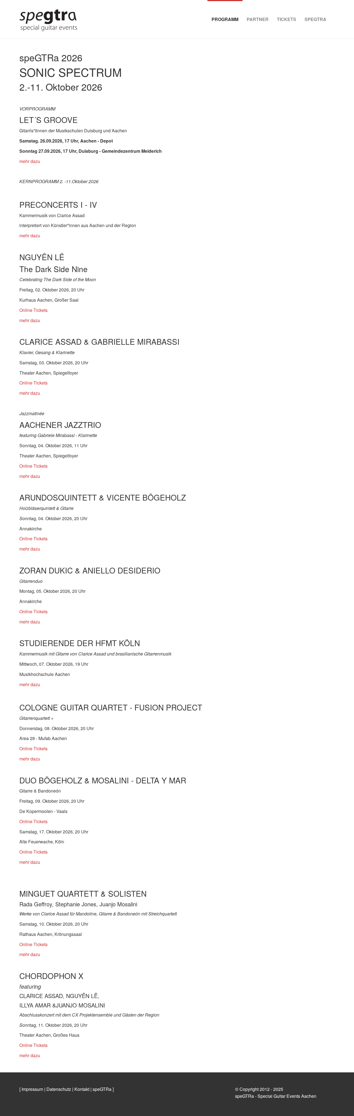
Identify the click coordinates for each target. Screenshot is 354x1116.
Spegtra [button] (315, 19)
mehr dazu (29, 161)
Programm (225, 19)
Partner (258, 19)
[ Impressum (31, 1089)
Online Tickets (33, 310)
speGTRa (102, 1089)
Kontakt (81, 1089)
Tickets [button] (286, 19)
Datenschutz (58, 1089)
